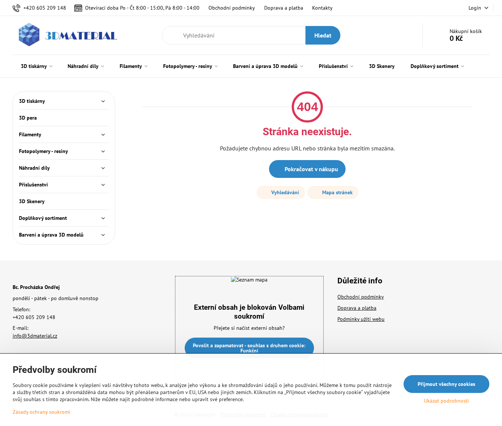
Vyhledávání (284, 192)
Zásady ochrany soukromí (41, 412)
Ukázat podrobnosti (446, 400)
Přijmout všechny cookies (446, 384)
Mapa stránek (337, 192)
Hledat (322, 35)
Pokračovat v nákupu (310, 169)
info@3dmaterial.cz (35, 335)
